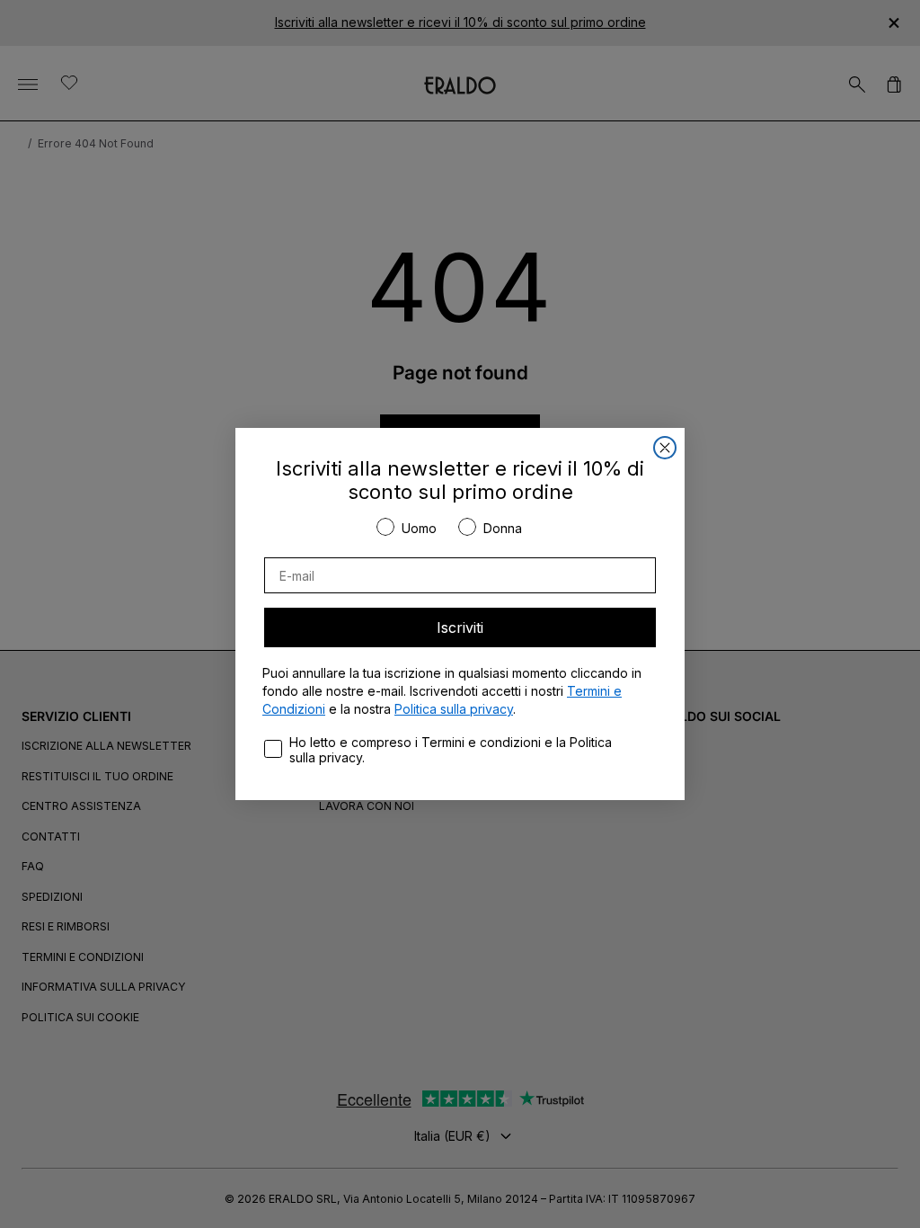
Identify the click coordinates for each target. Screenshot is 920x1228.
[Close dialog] (665, 447)
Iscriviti (460, 627)
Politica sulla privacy (453, 708)
